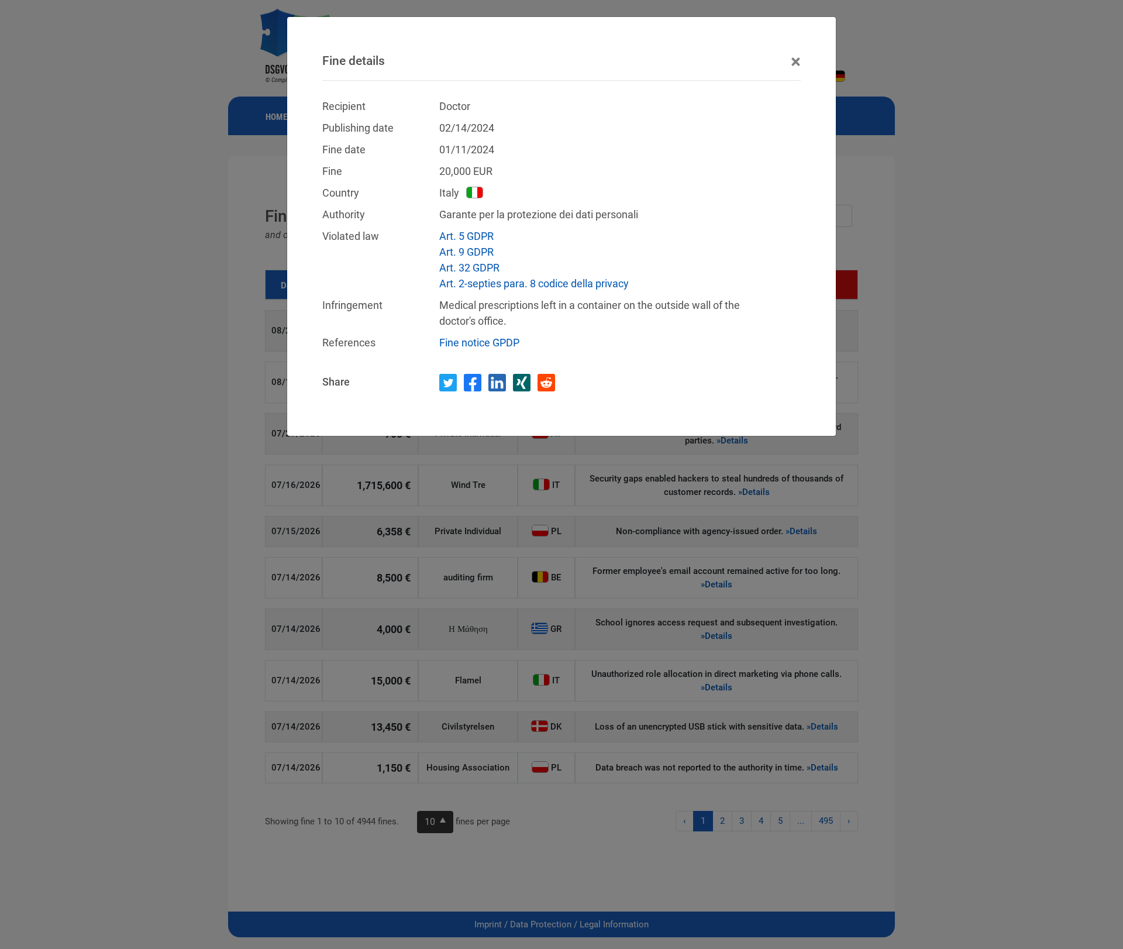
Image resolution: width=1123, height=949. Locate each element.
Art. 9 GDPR (466, 252)
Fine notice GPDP (479, 342)
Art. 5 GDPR (466, 236)
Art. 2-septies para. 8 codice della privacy (534, 283)
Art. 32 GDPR (469, 268)
